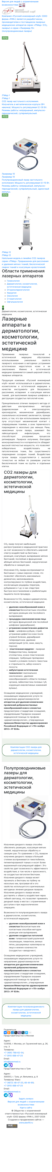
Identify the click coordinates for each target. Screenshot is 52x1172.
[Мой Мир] (12, 1032)
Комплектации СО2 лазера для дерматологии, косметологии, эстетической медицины (26, 750)
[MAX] (10, 1065)
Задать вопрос (26, 1098)
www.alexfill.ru (26, 1122)
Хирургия (11, 293)
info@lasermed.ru (12, 1061)
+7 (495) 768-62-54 (13, 1052)
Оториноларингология (18, 290)
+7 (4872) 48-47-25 (13, 1082)
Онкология (12, 296)
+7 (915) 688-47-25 (13, 1055)
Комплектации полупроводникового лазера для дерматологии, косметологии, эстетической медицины (26, 1011)
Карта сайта (26, 1107)
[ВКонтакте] (5, 1032)
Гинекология (13, 281)
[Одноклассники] (8, 1032)
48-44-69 (29, 1082)
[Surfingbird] (26, 1032)
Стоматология (14, 299)
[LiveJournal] (22, 1032)
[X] (15, 1032)
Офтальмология (15, 302)
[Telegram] (6, 1065)
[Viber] (19, 1032)
